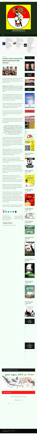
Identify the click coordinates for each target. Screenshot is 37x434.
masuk (8, 225)
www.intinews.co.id (18, 30)
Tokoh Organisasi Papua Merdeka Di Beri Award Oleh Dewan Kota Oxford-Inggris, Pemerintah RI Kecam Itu (6, 218)
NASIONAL (4, 56)
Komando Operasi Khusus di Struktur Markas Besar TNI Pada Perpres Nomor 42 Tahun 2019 (18, 218)
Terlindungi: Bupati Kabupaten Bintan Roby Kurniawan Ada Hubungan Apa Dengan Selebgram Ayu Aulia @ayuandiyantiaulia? (31, 41)
